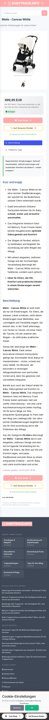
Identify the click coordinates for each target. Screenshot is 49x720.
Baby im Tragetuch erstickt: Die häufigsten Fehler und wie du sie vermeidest (24, 598)
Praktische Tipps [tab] (15, 150)
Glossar (6, 687)
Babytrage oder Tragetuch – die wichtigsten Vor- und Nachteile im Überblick (23, 605)
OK (32, 708)
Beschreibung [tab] (14, 143)
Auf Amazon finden (23, 128)
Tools (5, 691)
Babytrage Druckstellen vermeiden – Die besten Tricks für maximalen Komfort (24, 591)
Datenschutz (8, 674)
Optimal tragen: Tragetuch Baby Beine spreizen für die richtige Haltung (24, 638)
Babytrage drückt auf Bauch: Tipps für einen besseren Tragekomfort (24, 658)
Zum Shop (23, 120)
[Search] (42, 3)
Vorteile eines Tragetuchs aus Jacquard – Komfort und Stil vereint (24, 651)
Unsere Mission (10, 678)
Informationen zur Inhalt (13, 682)
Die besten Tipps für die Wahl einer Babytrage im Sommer (22, 631)
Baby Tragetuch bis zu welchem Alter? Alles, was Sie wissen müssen (23, 618)
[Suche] (44, 13)
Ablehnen (17, 708)
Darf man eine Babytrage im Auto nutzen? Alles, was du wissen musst (23, 644)
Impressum (8, 669)
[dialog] (24, 702)
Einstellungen (24, 703)
